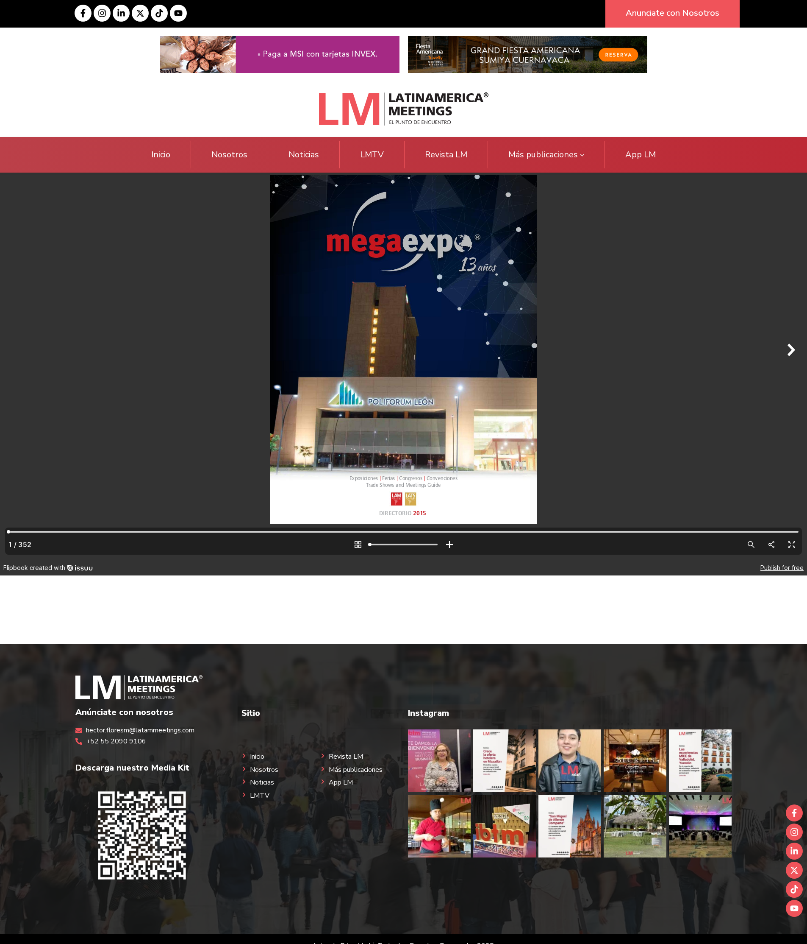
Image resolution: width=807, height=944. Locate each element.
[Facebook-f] (83, 13)
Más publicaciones (543, 154)
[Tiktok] (159, 13)
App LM (640, 154)
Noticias (303, 154)
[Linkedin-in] (121, 13)
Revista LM (446, 154)
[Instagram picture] (439, 760)
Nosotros (229, 154)
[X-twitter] (140, 13)
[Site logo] (403, 108)
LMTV (372, 154)
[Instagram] (102, 13)
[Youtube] (178, 13)
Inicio (160, 154)
